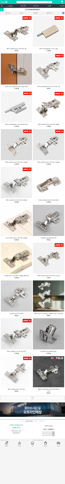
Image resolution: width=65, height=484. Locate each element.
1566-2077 (16, 428)
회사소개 (22, 421)
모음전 (49, 6)
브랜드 (19, 13)
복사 (53, 432)
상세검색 (33, 13)
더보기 (32, 398)
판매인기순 (47, 13)
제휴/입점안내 (42, 421)
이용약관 (36, 421)
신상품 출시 (10, 6)
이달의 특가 (23, 6)
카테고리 (5, 13)
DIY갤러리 (62, 6)
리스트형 (63, 13)
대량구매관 (36, 6)
